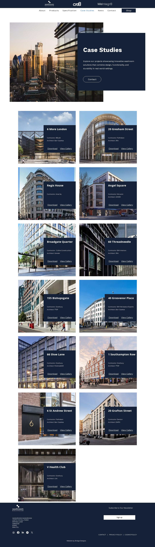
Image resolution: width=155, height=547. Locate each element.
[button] (65, 148)
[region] (49, 7)
